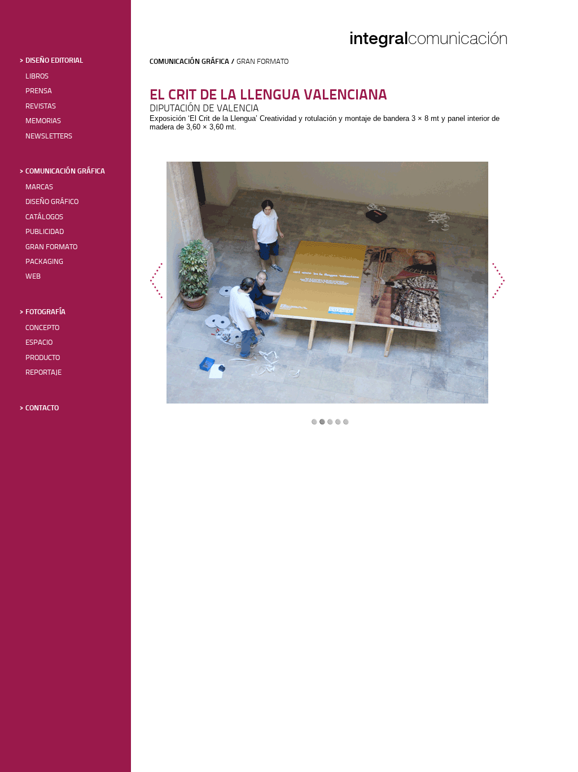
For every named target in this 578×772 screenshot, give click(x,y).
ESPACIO (38, 342)
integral (378, 38)
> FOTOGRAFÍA (42, 312)
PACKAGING (44, 262)
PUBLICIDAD (44, 232)
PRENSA (38, 91)
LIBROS (37, 76)
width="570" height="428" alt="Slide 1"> (327, 283)
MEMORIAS (43, 121)
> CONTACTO (39, 408)
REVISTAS (40, 106)
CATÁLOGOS (44, 217)
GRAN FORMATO (51, 247)
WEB (33, 276)
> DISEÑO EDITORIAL (51, 60)
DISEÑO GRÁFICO (51, 202)
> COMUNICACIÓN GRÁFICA (62, 171)
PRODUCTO (42, 358)
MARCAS (39, 187)
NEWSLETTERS (48, 136)
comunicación (458, 38)
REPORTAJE (43, 372)
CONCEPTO (42, 328)
